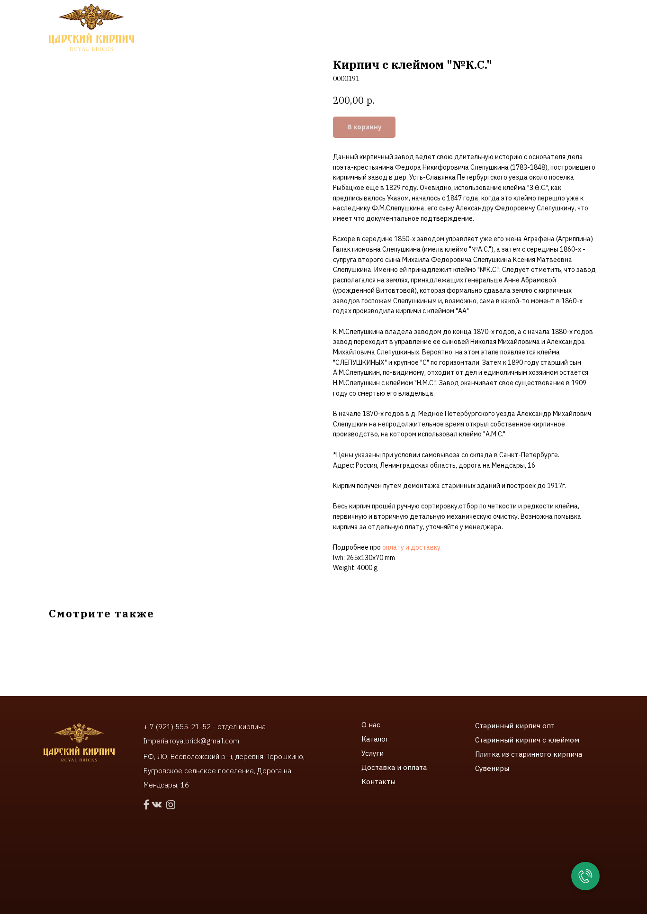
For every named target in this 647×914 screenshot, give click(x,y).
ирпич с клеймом (549, 739)
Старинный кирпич (507, 725)
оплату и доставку (411, 547)
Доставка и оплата (394, 767)
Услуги (372, 753)
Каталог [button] (177, 28)
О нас (370, 724)
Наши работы (290, 28)
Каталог (375, 738)
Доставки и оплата (370, 28)
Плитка (488, 754)
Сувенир (489, 768)
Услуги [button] (228, 28)
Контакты (442, 28)
